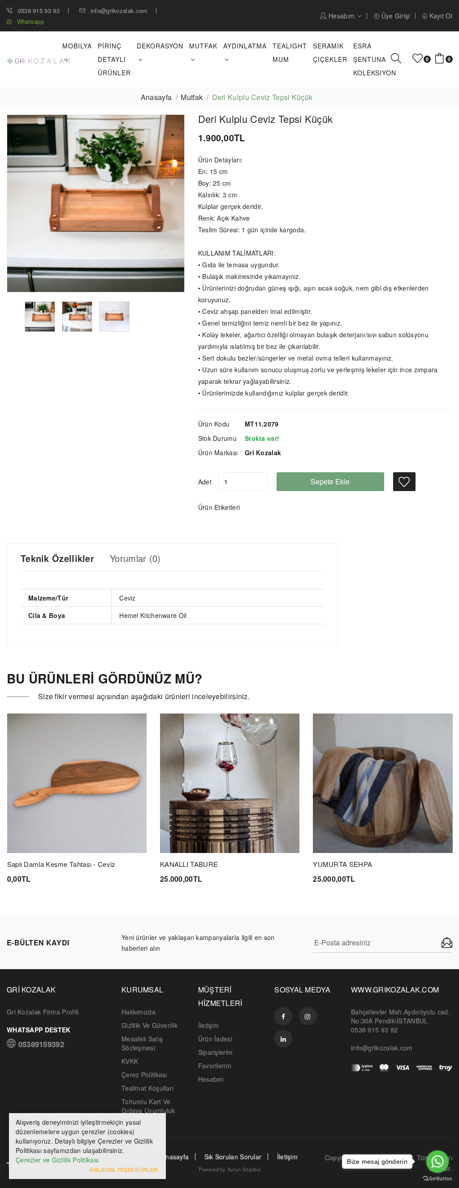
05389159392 (40, 1043)
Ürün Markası (218, 452)
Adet (205, 481)
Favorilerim (214, 1065)
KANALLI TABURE (189, 864)
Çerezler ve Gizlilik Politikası (57, 1159)
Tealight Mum (290, 52)
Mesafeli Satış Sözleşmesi (142, 1043)
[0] (417, 58)
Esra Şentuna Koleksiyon (374, 59)
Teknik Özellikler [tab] (57, 558)
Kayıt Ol (439, 16)
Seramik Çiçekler (330, 52)
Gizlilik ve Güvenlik (149, 1025)
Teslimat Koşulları (147, 1088)
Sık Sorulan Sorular (233, 1156)
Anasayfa (156, 97)
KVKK (129, 1061)
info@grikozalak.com (119, 10)
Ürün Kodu (214, 423)
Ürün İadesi (215, 1038)
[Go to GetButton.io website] (437, 1179)
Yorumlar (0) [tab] (135, 558)
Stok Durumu (217, 438)
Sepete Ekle (330, 481)
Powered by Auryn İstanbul (230, 1169)
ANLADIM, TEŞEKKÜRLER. (124, 1170)
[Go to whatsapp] (437, 1161)
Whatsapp (29, 21)
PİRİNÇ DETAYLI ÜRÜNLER (114, 59)
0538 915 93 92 (38, 10)
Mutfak (192, 97)
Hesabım (342, 16)
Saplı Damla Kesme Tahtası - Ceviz (61, 864)
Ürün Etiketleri (219, 507)
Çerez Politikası (144, 1074)
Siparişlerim (215, 1052)
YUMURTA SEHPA (342, 864)
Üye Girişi (394, 16)
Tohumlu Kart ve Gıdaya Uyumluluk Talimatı (148, 1110)
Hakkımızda (138, 1011)
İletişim (208, 1025)
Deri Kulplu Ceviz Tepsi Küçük (265, 119)
